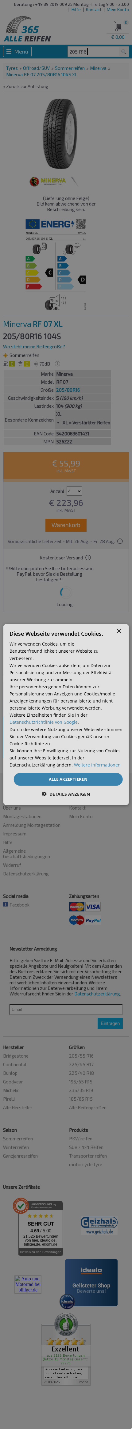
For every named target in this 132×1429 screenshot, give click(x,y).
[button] (66, 793)
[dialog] (66, 714)
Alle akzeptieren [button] (68, 779)
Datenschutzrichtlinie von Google (44, 722)
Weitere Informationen (97, 765)
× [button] (118, 631)
